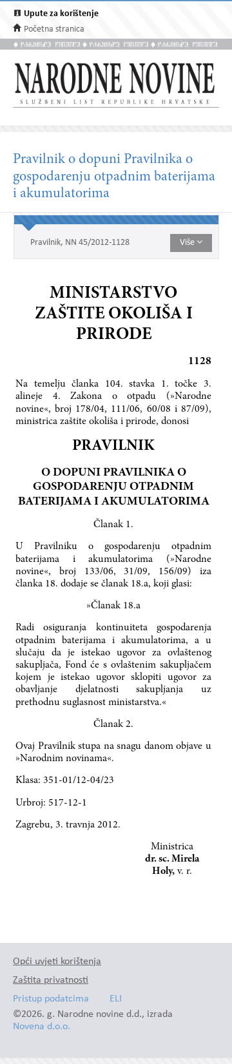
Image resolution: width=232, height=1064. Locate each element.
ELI (116, 999)
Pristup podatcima (51, 999)
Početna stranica (54, 29)
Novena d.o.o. (41, 1026)
